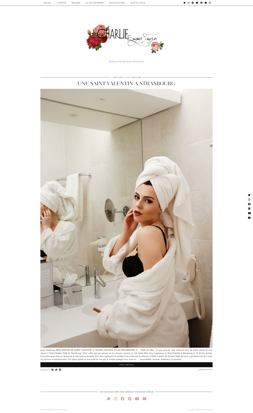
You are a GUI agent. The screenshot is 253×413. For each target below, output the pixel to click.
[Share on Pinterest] (60, 370)
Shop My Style (137, 3)
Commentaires (205, 370)
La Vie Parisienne (95, 3)
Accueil (47, 3)
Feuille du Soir (117, 3)
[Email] (206, 3)
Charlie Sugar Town (57, 410)
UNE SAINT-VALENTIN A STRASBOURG (127, 83)
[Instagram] (189, 3)
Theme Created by (201, 410)
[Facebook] (201, 3)
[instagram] (115, 398)
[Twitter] (184, 3)
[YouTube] (197, 3)
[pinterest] (129, 398)
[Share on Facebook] (52, 370)
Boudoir (76, 3)
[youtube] (137, 398)
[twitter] (109, 398)
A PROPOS (61, 3)
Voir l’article (126, 365)
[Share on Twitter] (56, 370)
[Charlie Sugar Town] (126, 37)
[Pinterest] (193, 3)
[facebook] (122, 398)
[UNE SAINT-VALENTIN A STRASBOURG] (126, 346)
